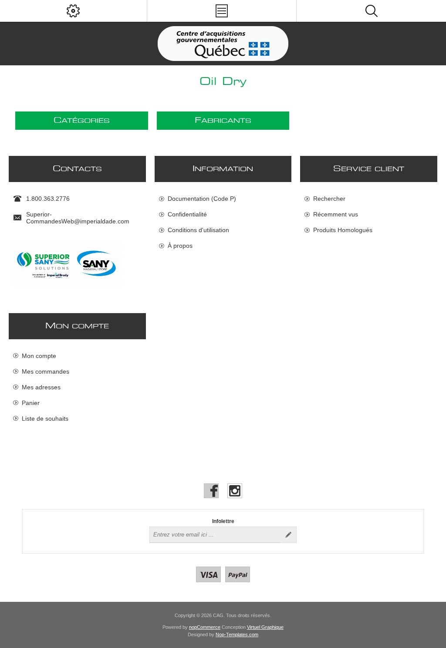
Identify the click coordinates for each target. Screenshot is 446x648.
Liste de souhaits (45, 418)
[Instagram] (235, 491)
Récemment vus (335, 214)
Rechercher (329, 198)
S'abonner (288, 535)
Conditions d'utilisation (198, 229)
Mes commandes (45, 371)
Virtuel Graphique (265, 627)
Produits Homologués (342, 229)
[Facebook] (211, 491)
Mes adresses (41, 387)
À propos (180, 245)
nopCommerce (204, 627)
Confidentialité (187, 214)
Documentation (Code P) (202, 198)
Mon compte (39, 355)
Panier (31, 402)
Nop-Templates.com (237, 634)
